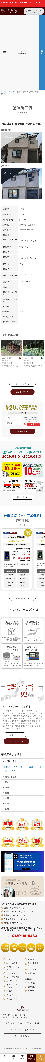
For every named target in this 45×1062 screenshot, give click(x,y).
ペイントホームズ (9, 12)
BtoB (37, 1023)
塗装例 (11, 92)
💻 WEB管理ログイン (23, 1036)
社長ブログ (10, 1023)
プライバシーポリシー (24, 1023)
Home (3, 92)
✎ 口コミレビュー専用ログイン (23, 1030)
